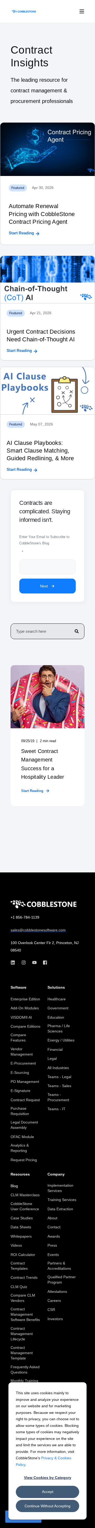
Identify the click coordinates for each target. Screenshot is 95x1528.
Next (44, 586)
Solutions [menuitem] (56, 987)
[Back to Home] (24, 11)
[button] (87, 1520)
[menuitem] (25, 999)
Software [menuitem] (18, 987)
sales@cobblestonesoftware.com (38, 930)
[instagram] (23, 962)
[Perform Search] (76, 631)
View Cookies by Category (47, 1477)
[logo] (44, 904)
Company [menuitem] (56, 1174)
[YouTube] (34, 962)
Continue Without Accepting (47, 1506)
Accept (47, 1492)
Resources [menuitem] (20, 1174)
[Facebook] (43, 962)
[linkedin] (14, 962)
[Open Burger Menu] (82, 11)
